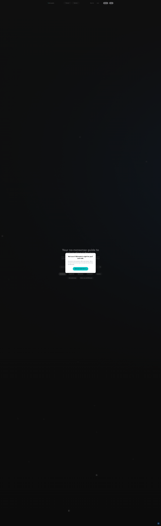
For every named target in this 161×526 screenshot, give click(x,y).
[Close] (94, 255)
